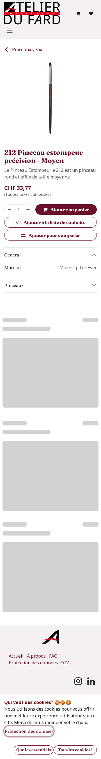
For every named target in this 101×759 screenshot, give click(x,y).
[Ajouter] (28, 209)
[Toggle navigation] (9, 30)
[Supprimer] (9, 209)
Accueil (16, 656)
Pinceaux (14, 285)
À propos (36, 656)
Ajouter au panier (69, 209)
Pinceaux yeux (26, 49)
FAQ (53, 656)
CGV (64, 663)
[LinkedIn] (91, 681)
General (12, 255)
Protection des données (34, 663)
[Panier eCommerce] (77, 13)
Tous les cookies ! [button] (75, 749)
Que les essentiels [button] (33, 749)
